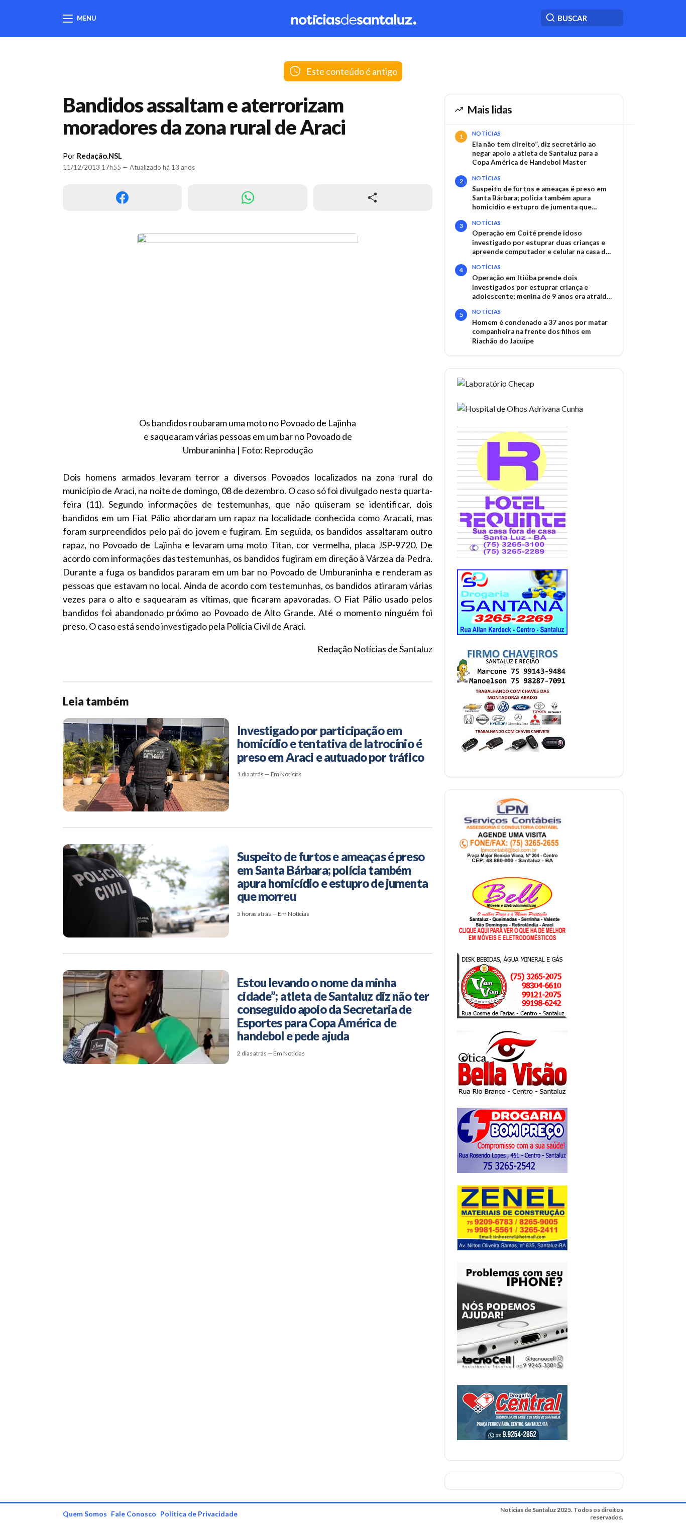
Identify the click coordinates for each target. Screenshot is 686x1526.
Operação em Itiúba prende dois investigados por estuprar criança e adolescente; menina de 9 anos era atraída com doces (541, 287)
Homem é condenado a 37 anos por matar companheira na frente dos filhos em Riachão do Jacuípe (540, 331)
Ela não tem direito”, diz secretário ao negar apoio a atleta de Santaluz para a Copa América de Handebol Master (535, 153)
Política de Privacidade (199, 1513)
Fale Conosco (133, 1513)
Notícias (486, 133)
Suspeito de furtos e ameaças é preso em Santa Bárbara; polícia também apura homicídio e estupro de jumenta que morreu (539, 198)
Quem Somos (85, 1513)
